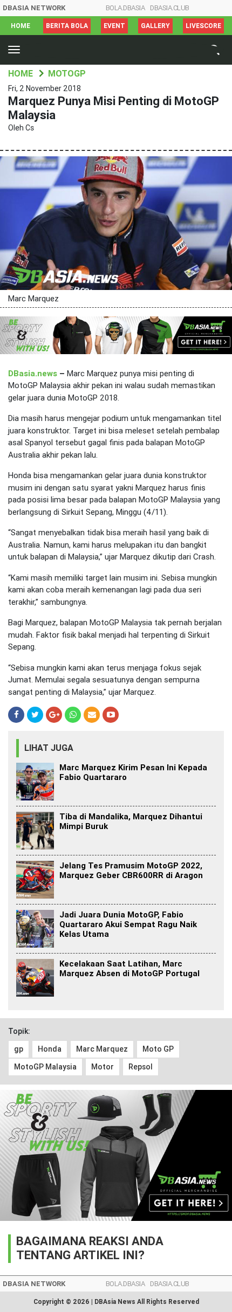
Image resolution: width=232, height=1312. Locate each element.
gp (18, 1049)
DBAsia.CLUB (169, 8)
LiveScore (203, 26)
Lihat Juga (48, 748)
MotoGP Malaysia (45, 1066)
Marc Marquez (102, 1049)
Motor (102, 1066)
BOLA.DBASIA (125, 8)
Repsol (140, 1066)
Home (20, 26)
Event (114, 26)
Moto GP (158, 1049)
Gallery (155, 26)
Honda (50, 1049)
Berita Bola (67, 26)
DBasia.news (32, 373)
